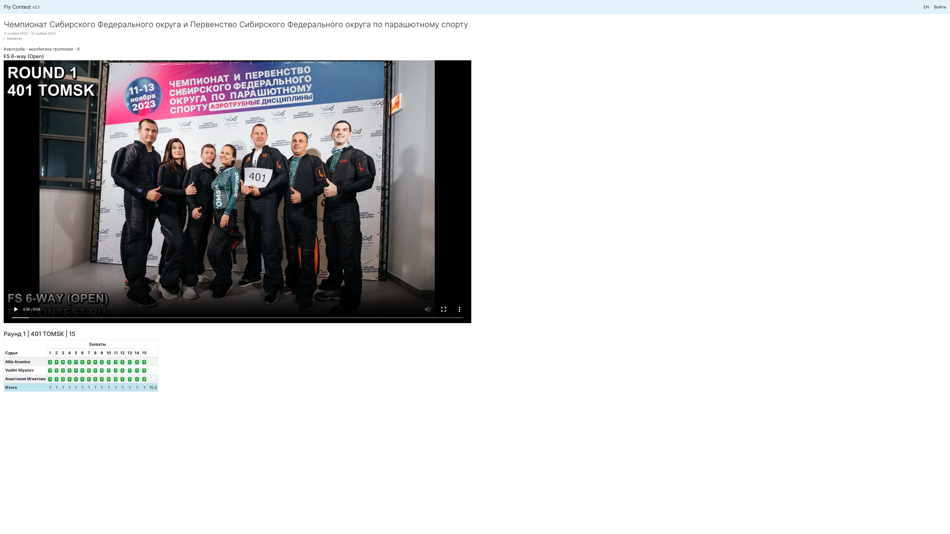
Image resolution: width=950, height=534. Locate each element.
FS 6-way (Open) (24, 56)
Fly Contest (22, 7)
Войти (940, 6)
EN (926, 6)
